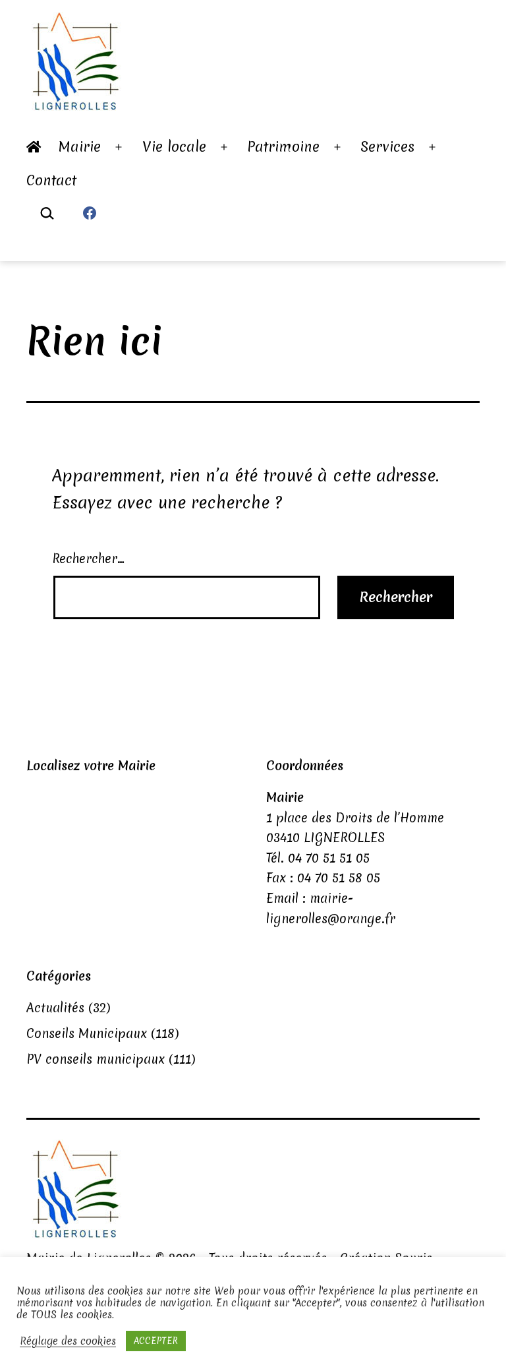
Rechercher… (88, 558)
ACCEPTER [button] (156, 1341)
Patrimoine (283, 146)
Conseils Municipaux (86, 1033)
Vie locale (174, 146)
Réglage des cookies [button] (68, 1341)
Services (387, 146)
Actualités (55, 1007)
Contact (51, 180)
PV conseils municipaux (95, 1059)
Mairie (80, 146)
